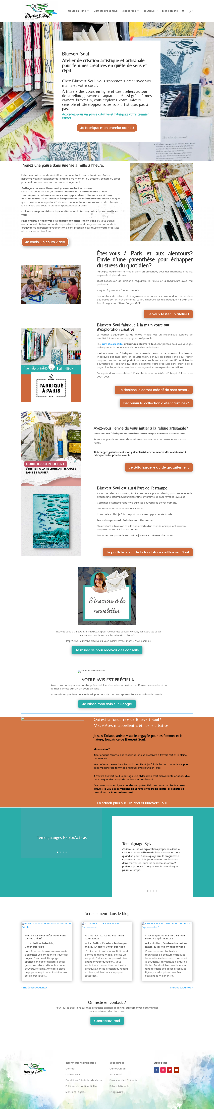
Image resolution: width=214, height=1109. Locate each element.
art (27, 943)
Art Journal (116, 1074)
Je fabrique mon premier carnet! (107, 127)
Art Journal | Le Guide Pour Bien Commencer (104, 937)
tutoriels (47, 943)
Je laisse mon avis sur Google (107, 704)
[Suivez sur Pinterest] (169, 1070)
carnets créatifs (112, 344)
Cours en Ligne (77, 11)
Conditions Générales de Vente (84, 1080)
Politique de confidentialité (81, 1086)
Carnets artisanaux (105, 11)
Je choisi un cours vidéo (45, 242)
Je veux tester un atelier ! (168, 314)
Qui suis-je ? (73, 1074)
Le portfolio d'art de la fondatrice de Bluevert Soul (148, 552)
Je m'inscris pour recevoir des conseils (107, 650)
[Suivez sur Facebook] (156, 1070)
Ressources (129, 11)
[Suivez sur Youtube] (176, 1070)
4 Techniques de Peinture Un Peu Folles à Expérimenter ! (165, 937)
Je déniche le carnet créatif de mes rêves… (154, 390)
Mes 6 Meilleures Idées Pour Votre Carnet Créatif (45, 937)
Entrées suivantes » (181, 987)
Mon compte (170, 11)
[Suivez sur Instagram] (163, 1070)
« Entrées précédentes (34, 987)
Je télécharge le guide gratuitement (159, 467)
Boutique (149, 11)
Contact (70, 1068)
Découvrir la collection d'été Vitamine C (156, 403)
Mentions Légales (76, 1092)
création (35, 943)
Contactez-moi (107, 1020)
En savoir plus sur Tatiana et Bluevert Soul (132, 803)
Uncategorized (34, 946)
